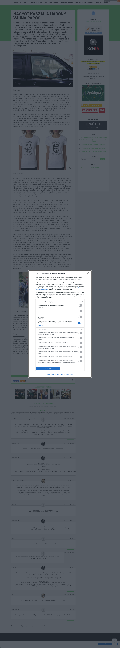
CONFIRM (48, 368)
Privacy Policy (69, 374)
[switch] (80, 305)
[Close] (88, 273)
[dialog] (60, 324)
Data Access (60, 374)
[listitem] (60, 302)
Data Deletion (50, 374)
